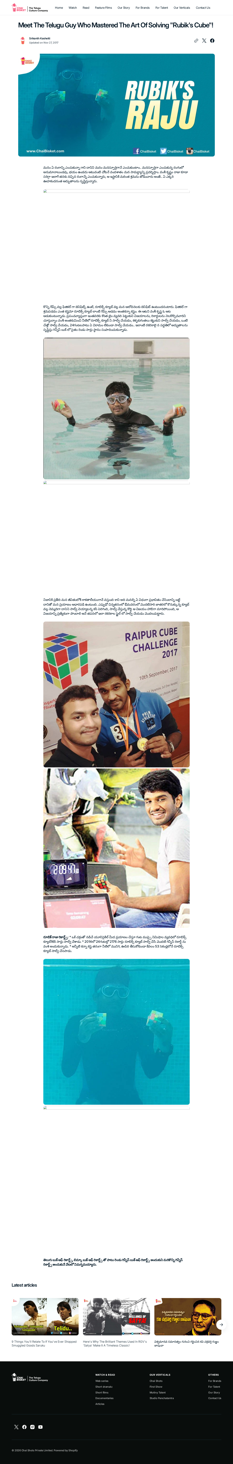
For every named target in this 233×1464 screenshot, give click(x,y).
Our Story (214, 1392)
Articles (99, 1403)
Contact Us (214, 1398)
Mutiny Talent (158, 1392)
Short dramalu (103, 1386)
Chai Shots (156, 1380)
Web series (101, 1380)
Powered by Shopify (66, 1450)
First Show (156, 1386)
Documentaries (104, 1398)
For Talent (214, 1386)
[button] (221, 1325)
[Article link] (45, 1324)
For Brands (214, 1380)
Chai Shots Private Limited (36, 1450)
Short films (101, 1392)
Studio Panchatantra (162, 1398)
